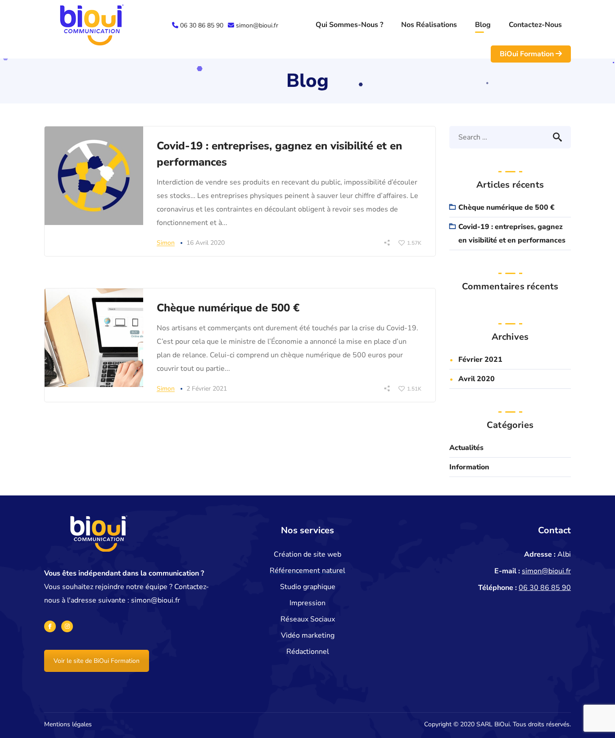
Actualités (466, 448)
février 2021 (480, 359)
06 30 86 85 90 (201, 25)
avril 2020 (476, 379)
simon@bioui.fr (257, 25)
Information (469, 467)
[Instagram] (67, 626)
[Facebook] (50, 626)
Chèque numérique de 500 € (228, 308)
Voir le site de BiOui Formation (97, 661)
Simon (166, 242)
